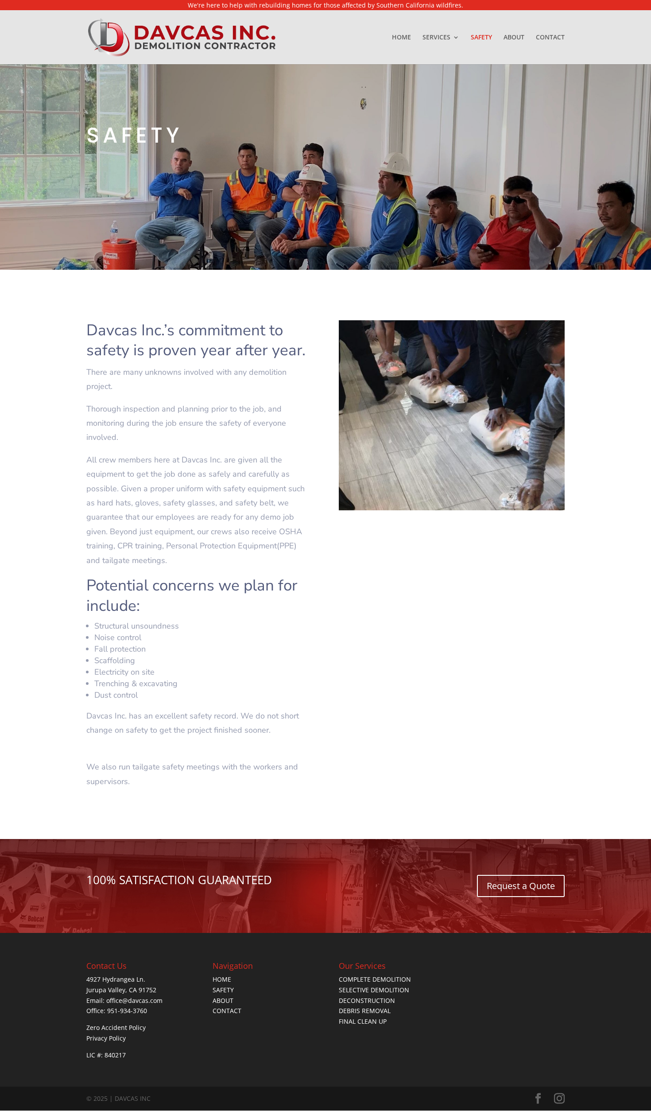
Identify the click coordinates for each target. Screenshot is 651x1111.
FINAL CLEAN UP (363, 1021)
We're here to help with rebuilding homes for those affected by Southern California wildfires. (325, 5)
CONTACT (550, 37)
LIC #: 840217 (106, 1055)
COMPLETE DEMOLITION (375, 979)
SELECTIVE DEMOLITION (374, 990)
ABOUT (514, 37)
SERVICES (436, 37)
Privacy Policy (106, 1038)
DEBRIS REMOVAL (365, 1010)
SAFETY (481, 37)
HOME (401, 37)
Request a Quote (521, 886)
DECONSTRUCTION (367, 1000)
